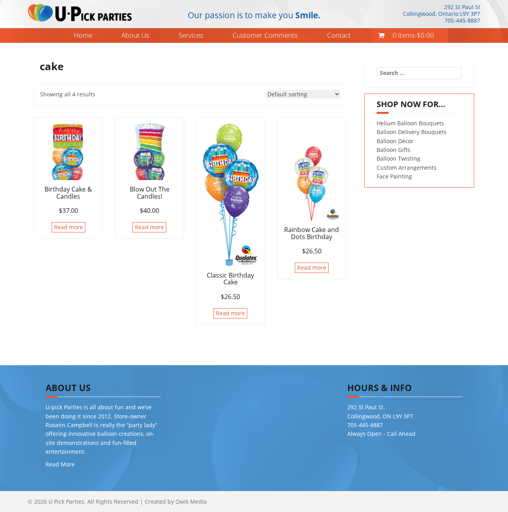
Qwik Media (191, 501)
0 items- (413, 35)
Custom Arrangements (407, 167)
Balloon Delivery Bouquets (411, 132)
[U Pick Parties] (80, 12)
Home (83, 35)
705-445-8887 (462, 20)
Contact (339, 35)
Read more (68, 227)
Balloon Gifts (393, 149)
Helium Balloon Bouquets (410, 123)
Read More (60, 464)
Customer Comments (265, 35)
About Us (135, 35)
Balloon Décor (395, 141)
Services (191, 35)
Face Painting (394, 176)
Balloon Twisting (398, 158)
